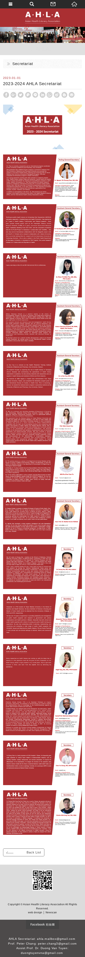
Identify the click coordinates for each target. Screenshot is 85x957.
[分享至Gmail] (71, 95)
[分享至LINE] (35, 95)
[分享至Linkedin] (42, 95)
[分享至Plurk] (28, 95)
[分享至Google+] (13, 95)
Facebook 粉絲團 (42, 924)
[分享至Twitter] (21, 95)
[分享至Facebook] (6, 95)
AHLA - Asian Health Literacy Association (42, 17)
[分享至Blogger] (64, 95)
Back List (34, 852)
